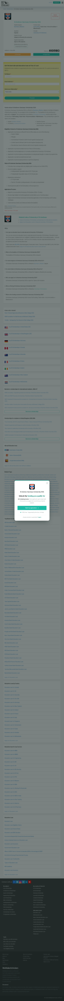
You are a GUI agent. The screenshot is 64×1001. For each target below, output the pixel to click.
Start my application (31, 508)
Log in (39, 517)
